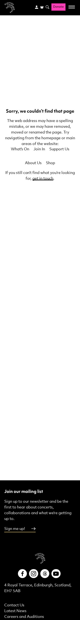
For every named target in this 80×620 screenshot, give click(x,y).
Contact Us (14, 605)
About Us (33, 163)
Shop (50, 163)
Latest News (15, 611)
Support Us (59, 149)
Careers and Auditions (24, 617)
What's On (20, 149)
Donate (58, 7)
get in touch (42, 178)
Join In (39, 149)
